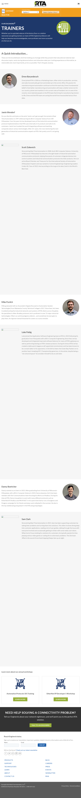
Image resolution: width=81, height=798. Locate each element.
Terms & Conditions (75, 786)
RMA (47, 776)
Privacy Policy (65, 786)
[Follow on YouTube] (20, 753)
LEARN (6, 770)
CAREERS (48, 763)
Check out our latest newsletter (26, 750)
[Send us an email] (13, 753)
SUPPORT (8, 763)
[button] (4, 3)
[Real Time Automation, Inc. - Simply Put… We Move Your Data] (40, 4)
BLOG (47, 760)
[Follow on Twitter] (9, 753)
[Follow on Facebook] (5, 753)
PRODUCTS (8, 760)
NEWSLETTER (50, 773)
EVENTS (48, 770)
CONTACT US (9, 776)
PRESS (47, 766)
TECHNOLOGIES (10, 766)
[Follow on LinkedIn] (16, 753)
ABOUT (7, 773)
